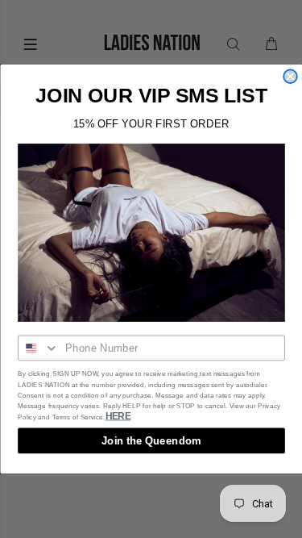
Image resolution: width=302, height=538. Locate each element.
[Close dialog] (290, 76)
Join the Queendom (151, 440)
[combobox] (39, 348)
